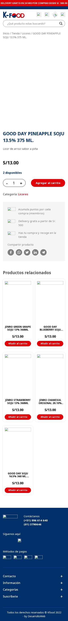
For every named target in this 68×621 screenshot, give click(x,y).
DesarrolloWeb (36, 616)
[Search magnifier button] (60, 23)
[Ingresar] (63, 14)
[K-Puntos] (55, 14)
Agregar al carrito (48, 183)
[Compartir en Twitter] (27, 252)
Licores (26, 33)
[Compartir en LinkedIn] (35, 252)
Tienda (16, 33)
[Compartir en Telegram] (43, 252)
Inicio (6, 33)
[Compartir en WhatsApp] (19, 252)
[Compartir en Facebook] (11, 252)
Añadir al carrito (17, 343)
